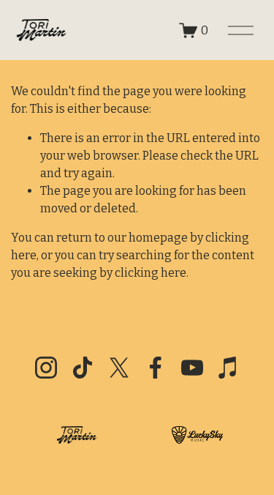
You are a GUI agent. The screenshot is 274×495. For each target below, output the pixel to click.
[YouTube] (192, 367)
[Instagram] (46, 367)
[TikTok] (82, 367)
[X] (119, 367)
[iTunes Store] (228, 367)
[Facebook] (155, 367)
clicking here (150, 273)
